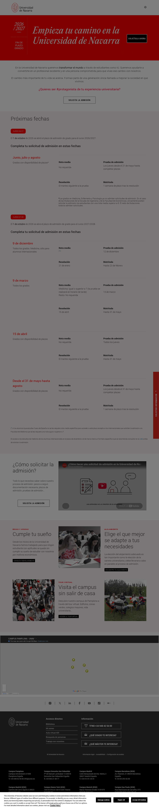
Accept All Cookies (139, 800)
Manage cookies (104, 800)
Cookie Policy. (55, 805)
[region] (79, 800)
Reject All (121, 800)
